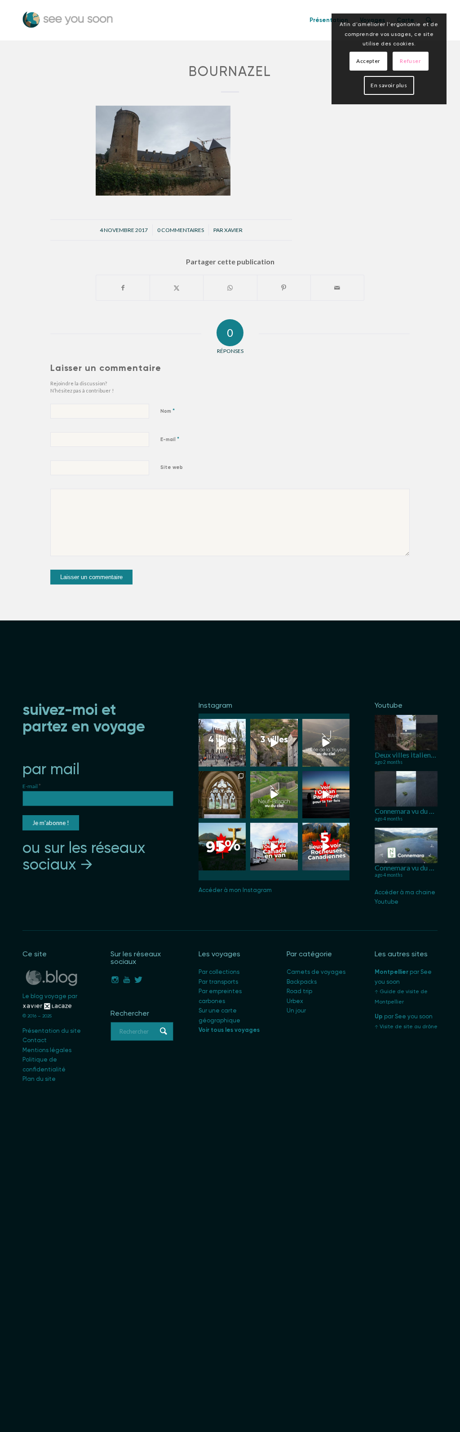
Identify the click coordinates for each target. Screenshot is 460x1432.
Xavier (233, 230)
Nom (167, 410)
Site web (171, 467)
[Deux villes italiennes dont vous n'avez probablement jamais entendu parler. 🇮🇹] (406, 732)
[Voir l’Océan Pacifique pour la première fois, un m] (325, 794)
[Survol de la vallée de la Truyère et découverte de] (325, 742)
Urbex (295, 1001)
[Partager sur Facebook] (123, 287)
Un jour (296, 1010)
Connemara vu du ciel (408, 811)
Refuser (410, 61)
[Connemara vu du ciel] (406, 789)
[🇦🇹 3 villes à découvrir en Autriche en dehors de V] (273, 742)
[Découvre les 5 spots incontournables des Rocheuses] (325, 846)
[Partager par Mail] (337, 287)
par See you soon (404, 1016)
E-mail (169, 439)
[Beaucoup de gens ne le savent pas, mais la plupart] (222, 846)
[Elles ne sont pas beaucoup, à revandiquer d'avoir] (273, 794)
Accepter (368, 61)
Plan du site (39, 1078)
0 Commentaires (180, 230)
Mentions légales (46, 1050)
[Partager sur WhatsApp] (230, 287)
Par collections (219, 971)
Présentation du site (51, 1030)
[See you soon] (67, 20)
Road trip (299, 991)
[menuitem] (329, 20)
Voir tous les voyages (229, 1029)
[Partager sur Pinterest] (283, 287)
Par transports (218, 981)
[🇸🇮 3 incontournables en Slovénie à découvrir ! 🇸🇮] (222, 742)
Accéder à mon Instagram (235, 890)
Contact (34, 1040)
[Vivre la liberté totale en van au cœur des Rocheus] (273, 846)
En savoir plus (389, 85)
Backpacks (302, 981)
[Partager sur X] (176, 287)
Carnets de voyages (316, 971)
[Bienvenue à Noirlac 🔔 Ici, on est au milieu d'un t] (222, 794)
